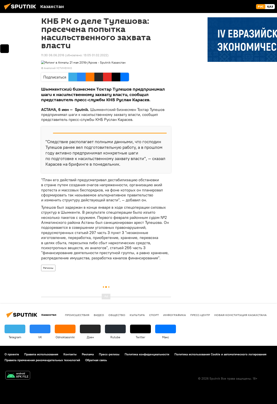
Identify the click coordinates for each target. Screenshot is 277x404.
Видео (99, 315)
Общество (116, 315)
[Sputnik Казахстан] (21, 10)
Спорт (154, 315)
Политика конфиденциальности (147, 354)
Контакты (70, 354)
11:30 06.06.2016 (52, 55)
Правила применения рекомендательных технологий (42, 360)
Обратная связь (96, 360)
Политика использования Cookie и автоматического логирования (220, 354)
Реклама (88, 354)
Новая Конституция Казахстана (240, 315)
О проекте (12, 354)
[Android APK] (17, 376)
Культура (137, 315)
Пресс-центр (200, 315)
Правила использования (41, 354)
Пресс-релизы (109, 354)
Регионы (48, 267)
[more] (4, 48)
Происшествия (77, 315)
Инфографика (174, 315)
